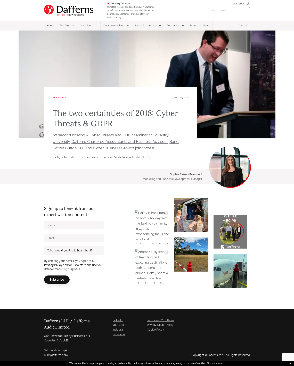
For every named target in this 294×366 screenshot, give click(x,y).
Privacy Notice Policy (160, 324)
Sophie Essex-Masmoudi (186, 174)
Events (194, 25)
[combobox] (229, 10)
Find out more (214, 363)
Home (50, 25)
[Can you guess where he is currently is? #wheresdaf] (191, 254)
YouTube (118, 324)
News (206, 25)
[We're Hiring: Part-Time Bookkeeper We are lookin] (230, 232)
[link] (119, 141)
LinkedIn (118, 320)
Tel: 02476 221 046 (55, 350)
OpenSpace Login (241, 3)
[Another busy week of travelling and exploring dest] (152, 266)
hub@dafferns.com (56, 355)
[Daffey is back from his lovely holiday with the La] (152, 227)
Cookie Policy (155, 329)
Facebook (119, 334)
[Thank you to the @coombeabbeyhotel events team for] (191, 215)
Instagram (119, 329)
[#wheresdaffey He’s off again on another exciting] (230, 271)
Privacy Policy (53, 265)
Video (65, 97)
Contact (242, 25)
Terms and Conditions (160, 320)
